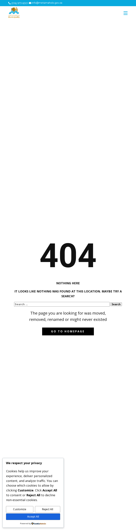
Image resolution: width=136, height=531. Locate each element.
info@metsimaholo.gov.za (46, 2)
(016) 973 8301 (19, 3)
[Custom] (114, 3)
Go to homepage (68, 331)
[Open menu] (126, 13)
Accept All (33, 516)
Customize (19, 509)
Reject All (47, 509)
